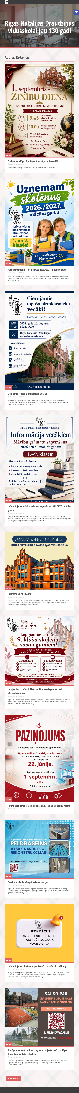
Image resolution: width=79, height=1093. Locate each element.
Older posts (14, 1078)
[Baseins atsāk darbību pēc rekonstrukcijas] (39, 849)
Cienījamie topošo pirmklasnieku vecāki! (27, 393)
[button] (76, 12)
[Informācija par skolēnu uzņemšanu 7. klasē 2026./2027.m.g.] (39, 933)
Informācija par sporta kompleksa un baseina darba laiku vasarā (39, 805)
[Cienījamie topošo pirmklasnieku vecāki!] (39, 340)
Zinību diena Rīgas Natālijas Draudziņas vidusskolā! (33, 161)
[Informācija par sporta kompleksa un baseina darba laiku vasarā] (39, 758)
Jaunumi (8, 155)
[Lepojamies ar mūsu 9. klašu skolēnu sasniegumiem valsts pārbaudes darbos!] (39, 650)
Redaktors (21, 164)
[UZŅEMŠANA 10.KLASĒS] (39, 561)
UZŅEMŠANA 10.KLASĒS (19, 594)
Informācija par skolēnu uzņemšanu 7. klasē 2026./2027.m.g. (37, 966)
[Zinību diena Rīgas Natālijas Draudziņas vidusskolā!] (39, 110)
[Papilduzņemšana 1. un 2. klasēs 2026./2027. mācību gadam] (39, 222)
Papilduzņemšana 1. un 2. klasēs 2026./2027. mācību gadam (37, 269)
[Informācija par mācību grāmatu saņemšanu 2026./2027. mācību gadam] (39, 458)
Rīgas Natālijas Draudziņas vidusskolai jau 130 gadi (39, 26)
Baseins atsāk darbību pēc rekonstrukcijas (28, 882)
